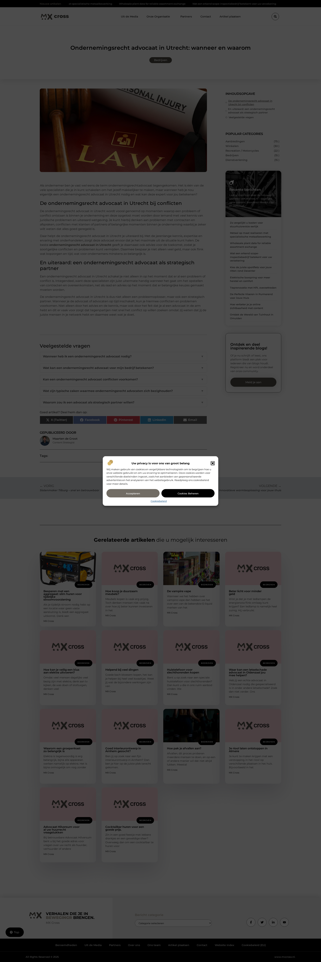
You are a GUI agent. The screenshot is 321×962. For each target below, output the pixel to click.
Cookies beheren (188, 493)
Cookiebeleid (159, 501)
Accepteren (133, 493)
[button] (213, 463)
